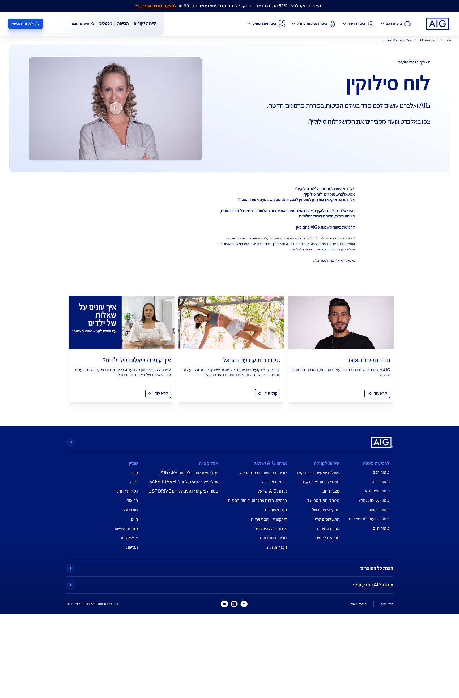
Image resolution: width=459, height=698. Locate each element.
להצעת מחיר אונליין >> (156, 5)
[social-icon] (243, 604)
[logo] (438, 24)
